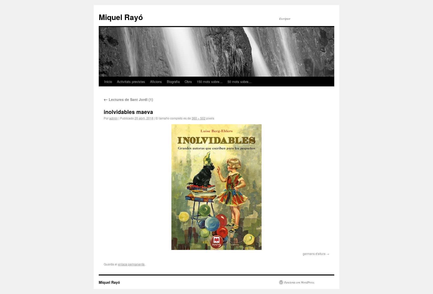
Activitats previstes (131, 81)
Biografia (173, 81)
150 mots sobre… (210, 81)
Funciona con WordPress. (299, 282)
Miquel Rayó (121, 17)
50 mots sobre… (240, 81)
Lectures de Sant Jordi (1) (128, 99)
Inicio (108, 81)
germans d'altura (314, 253)
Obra (188, 81)
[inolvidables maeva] (216, 187)
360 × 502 (198, 118)
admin (113, 118)
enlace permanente (131, 264)
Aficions (156, 81)
